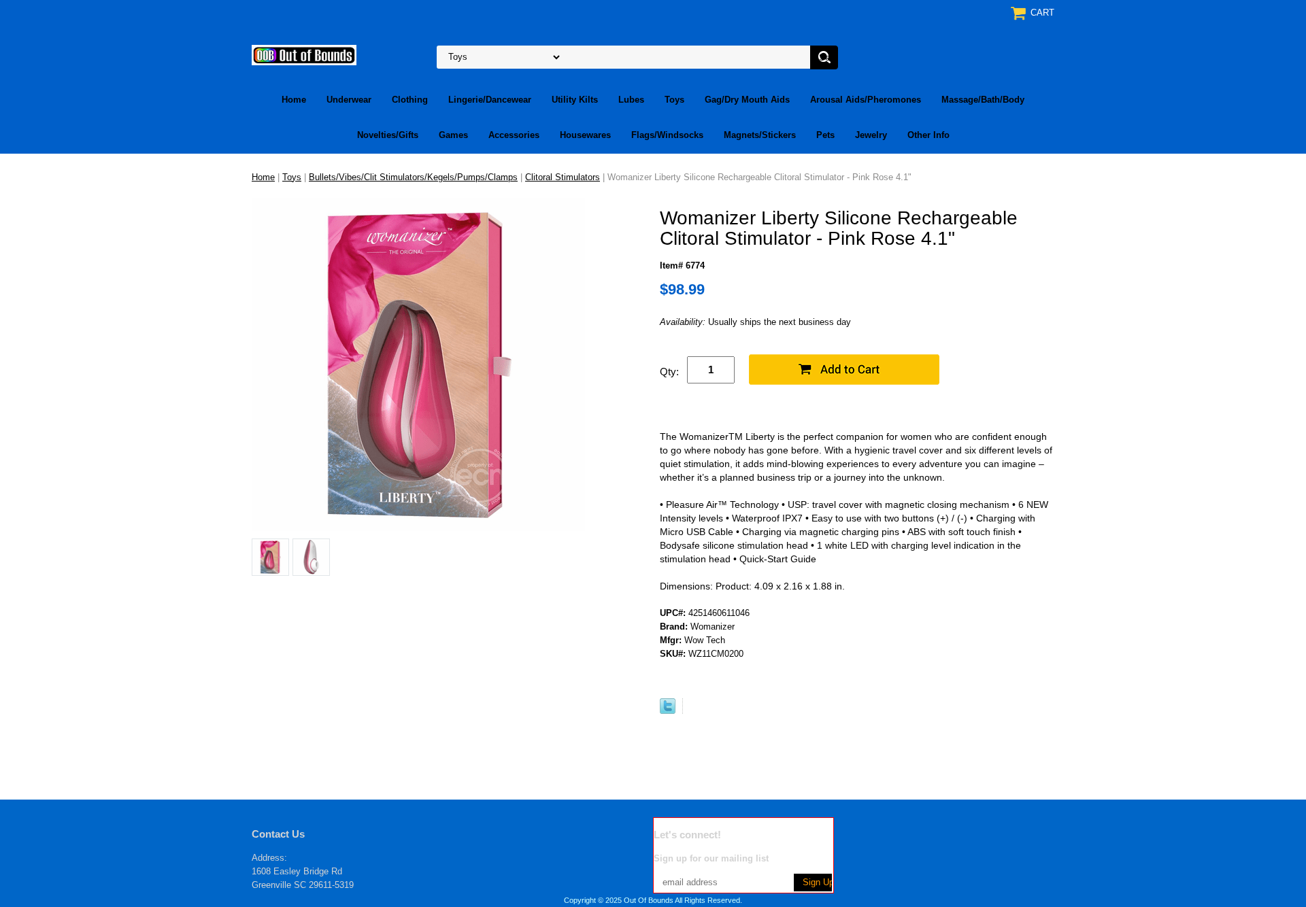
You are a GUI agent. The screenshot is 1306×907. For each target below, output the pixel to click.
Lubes (631, 100)
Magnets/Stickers (760, 135)
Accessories (513, 135)
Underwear (348, 100)
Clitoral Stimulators (562, 177)
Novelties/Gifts (387, 135)
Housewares (585, 135)
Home (294, 100)
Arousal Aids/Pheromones (865, 100)
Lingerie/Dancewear (489, 100)
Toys (674, 100)
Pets (825, 135)
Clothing (410, 100)
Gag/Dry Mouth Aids (747, 100)
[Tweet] (667, 711)
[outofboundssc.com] (304, 54)
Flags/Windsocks (667, 135)
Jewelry (871, 135)
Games (453, 135)
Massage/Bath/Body (982, 100)
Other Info (928, 135)
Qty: (669, 371)
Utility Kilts (575, 100)
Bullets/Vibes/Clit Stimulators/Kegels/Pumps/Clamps (413, 177)
